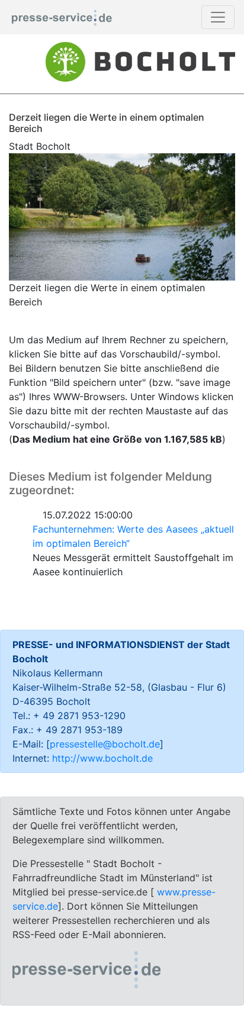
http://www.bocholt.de (102, 758)
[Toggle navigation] (218, 17)
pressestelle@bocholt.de (105, 744)
